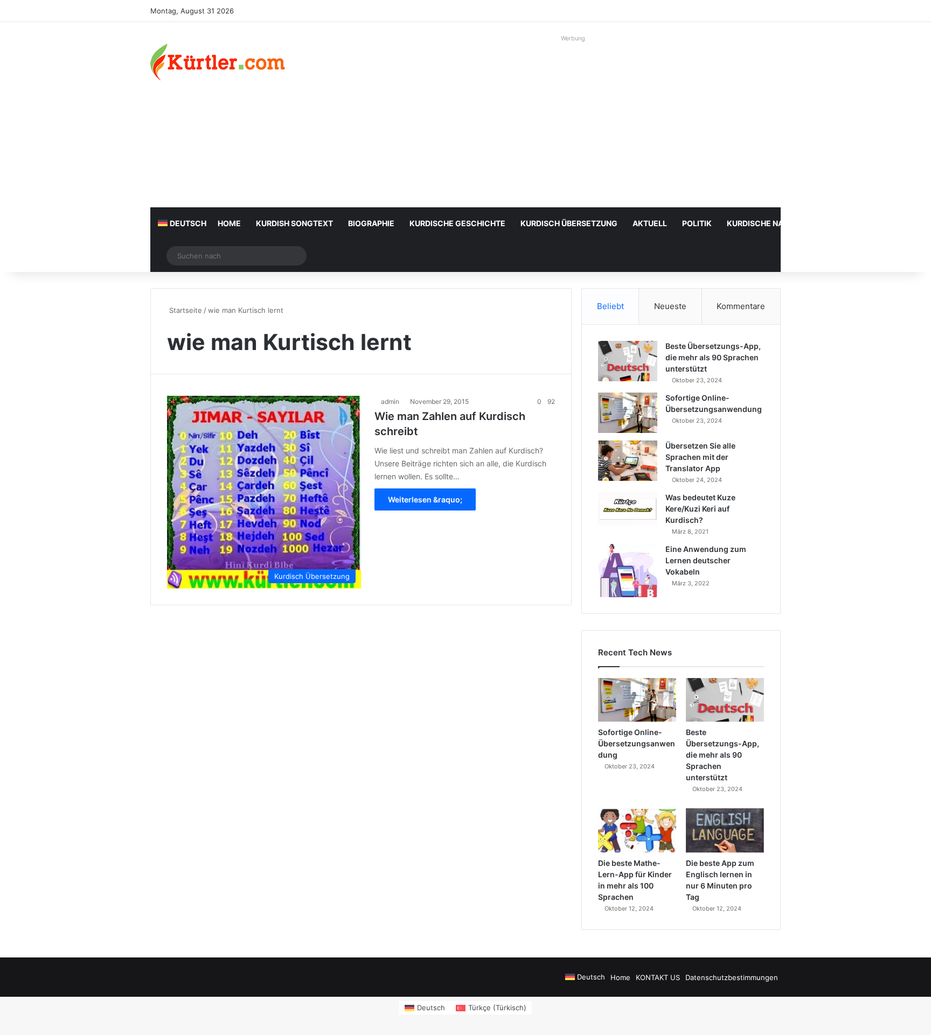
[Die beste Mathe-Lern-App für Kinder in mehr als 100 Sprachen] (637, 830)
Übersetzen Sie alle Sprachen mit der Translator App (700, 457)
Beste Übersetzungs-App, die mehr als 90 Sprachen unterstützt (713, 357)
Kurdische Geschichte (457, 223)
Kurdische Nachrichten (777, 223)
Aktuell (650, 223)
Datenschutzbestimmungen (731, 977)
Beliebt (610, 306)
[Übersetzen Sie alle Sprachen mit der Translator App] (627, 460)
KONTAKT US (658, 977)
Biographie (371, 223)
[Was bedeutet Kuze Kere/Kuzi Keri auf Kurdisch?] (627, 509)
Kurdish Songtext (294, 223)
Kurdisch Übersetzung (568, 223)
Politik (697, 223)
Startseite (184, 310)
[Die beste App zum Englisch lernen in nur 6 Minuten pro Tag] (725, 830)
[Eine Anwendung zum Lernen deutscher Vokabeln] (627, 570)
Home (229, 223)
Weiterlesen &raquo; (425, 499)
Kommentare (741, 306)
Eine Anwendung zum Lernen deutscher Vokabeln (705, 560)
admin (390, 401)
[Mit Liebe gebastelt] (217, 62)
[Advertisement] (573, 121)
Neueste (670, 306)
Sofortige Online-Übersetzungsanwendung (636, 743)
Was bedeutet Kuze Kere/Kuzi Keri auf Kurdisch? (700, 509)
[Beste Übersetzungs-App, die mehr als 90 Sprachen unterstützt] (627, 361)
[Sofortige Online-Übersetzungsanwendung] (627, 413)
